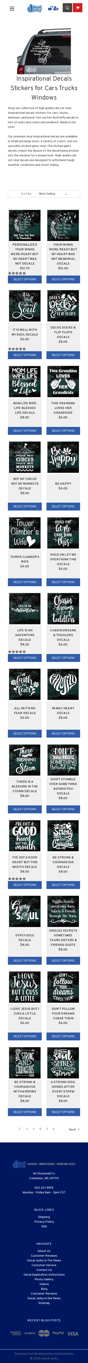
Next (72, 1130)
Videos (44, 1284)
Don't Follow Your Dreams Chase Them (63, 1013)
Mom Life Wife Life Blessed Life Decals (24, 408)
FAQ (44, 1227)
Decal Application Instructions (44, 1275)
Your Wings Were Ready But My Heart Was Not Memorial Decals (63, 254)
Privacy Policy (44, 1222)
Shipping (44, 1217)
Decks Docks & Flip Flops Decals (63, 332)
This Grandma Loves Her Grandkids (63, 408)
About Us (44, 1251)
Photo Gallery (44, 1279)
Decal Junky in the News (44, 1298)
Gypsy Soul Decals (25, 938)
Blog (44, 1289)
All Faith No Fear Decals (25, 711)
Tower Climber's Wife (24, 559)
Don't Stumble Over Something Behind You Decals (63, 786)
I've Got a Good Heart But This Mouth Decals (25, 862)
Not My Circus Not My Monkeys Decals (25, 483)
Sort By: (26, 194)
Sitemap (44, 1303)
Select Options (24, 279)
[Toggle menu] (15, 8)
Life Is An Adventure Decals (25, 635)
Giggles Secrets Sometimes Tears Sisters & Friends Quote (63, 938)
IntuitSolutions (63, 1354)
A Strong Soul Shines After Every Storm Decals (63, 1089)
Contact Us (44, 1270)
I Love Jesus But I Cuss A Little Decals (24, 1013)
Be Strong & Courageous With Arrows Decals (25, 1089)
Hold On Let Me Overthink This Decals (63, 559)
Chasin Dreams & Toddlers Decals (63, 635)
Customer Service (44, 1265)
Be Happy (63, 484)
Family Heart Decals (63, 711)
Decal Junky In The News (44, 1261)
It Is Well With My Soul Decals (25, 332)
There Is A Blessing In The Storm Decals (25, 786)
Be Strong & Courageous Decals (63, 862)
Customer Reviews (44, 1256)
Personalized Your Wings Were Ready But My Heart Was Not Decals (25, 254)
